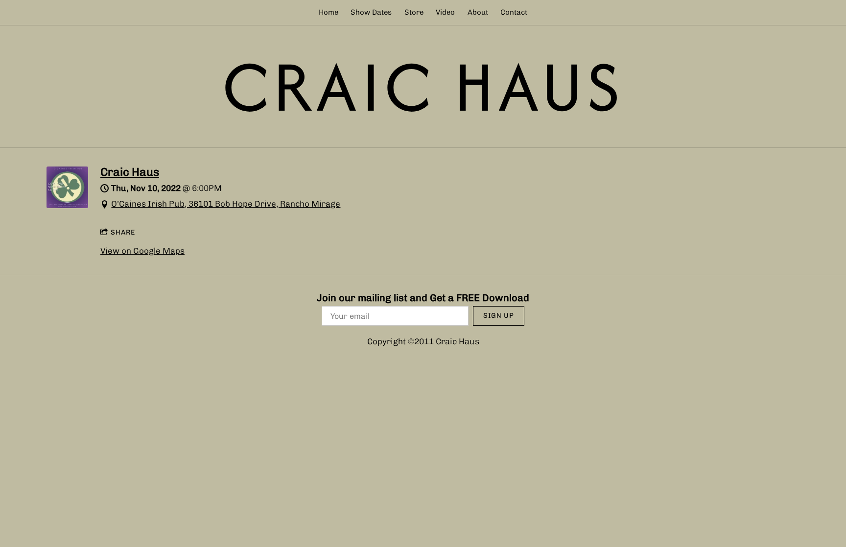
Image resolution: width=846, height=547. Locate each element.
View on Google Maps (142, 251)
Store (413, 12)
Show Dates (371, 12)
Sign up (498, 315)
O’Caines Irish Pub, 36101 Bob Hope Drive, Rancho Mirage (225, 204)
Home (328, 12)
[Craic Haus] (67, 205)
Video (445, 12)
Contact (513, 12)
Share (123, 232)
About (478, 12)
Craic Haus (129, 172)
